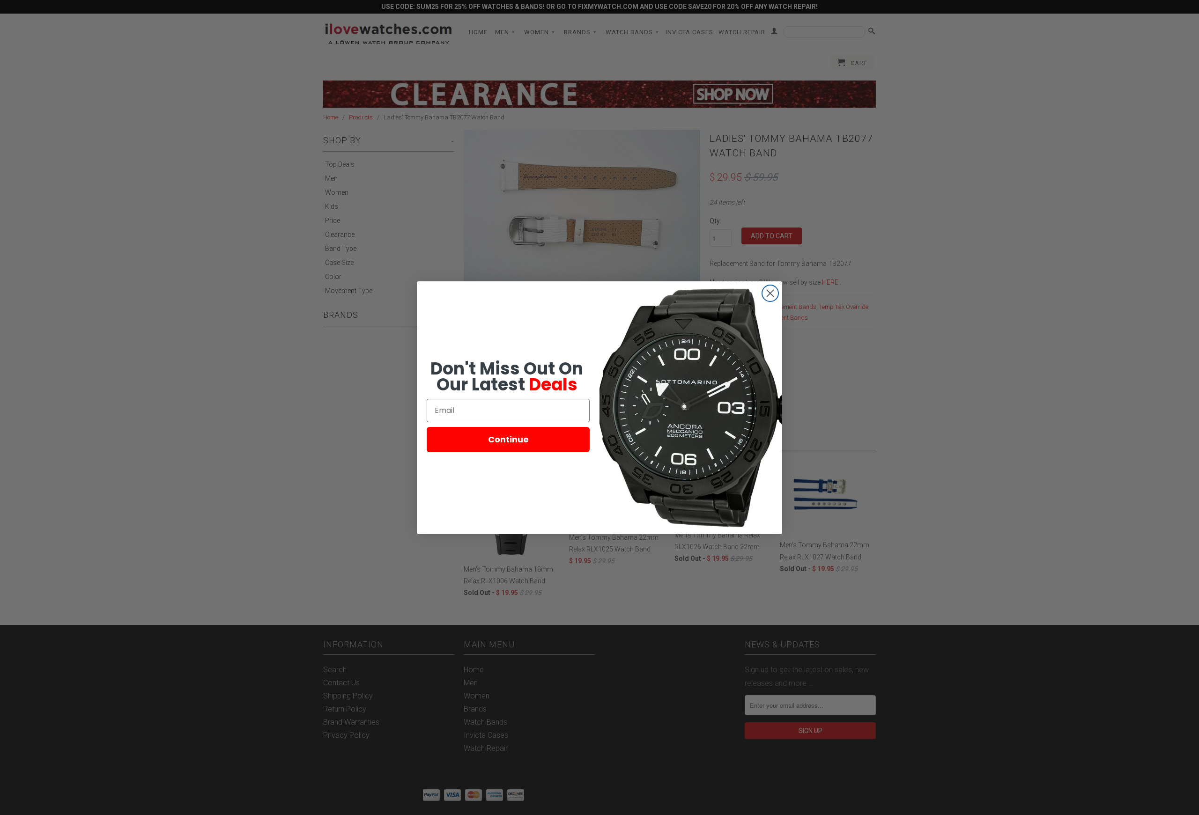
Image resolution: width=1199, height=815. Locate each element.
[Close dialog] (770, 293)
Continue (508, 439)
